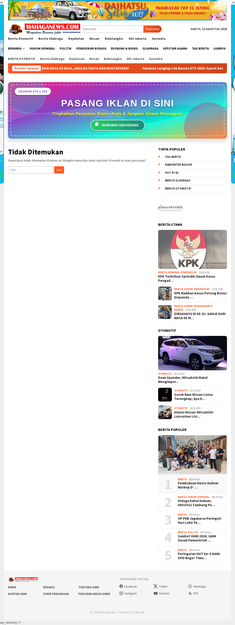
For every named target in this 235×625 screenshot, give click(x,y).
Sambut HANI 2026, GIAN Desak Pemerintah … (197, 538)
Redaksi (49, 587)
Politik (193, 532)
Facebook (130, 587)
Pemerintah (189, 272)
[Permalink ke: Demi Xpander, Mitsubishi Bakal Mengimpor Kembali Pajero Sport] (192, 353)
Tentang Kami (88, 587)
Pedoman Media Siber (94, 594)
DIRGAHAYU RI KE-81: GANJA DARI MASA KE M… (200, 316)
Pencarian (152, 29)
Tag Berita (173, 157)
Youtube (164, 593)
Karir (12, 587)
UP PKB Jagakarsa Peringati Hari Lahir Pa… (199, 520)
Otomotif (165, 373)
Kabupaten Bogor (178, 165)
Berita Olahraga (177, 180)
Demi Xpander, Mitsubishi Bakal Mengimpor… (182, 380)
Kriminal (174, 272)
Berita (162, 272)
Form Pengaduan (56, 594)
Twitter (163, 587)
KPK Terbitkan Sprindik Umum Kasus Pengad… (186, 278)
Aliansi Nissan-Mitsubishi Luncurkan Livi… (193, 414)
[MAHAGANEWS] (44, 29)
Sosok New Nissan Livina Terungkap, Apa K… (193, 397)
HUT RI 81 (172, 173)
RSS (195, 593)
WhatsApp (199, 587)
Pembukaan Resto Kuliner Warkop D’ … (198, 485)
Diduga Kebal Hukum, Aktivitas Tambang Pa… (196, 503)
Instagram (130, 593)
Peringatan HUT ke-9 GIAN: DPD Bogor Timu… (199, 556)
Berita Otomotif (178, 188)
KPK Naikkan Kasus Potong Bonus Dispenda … (200, 295)
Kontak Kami (17, 594)
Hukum (188, 289)
